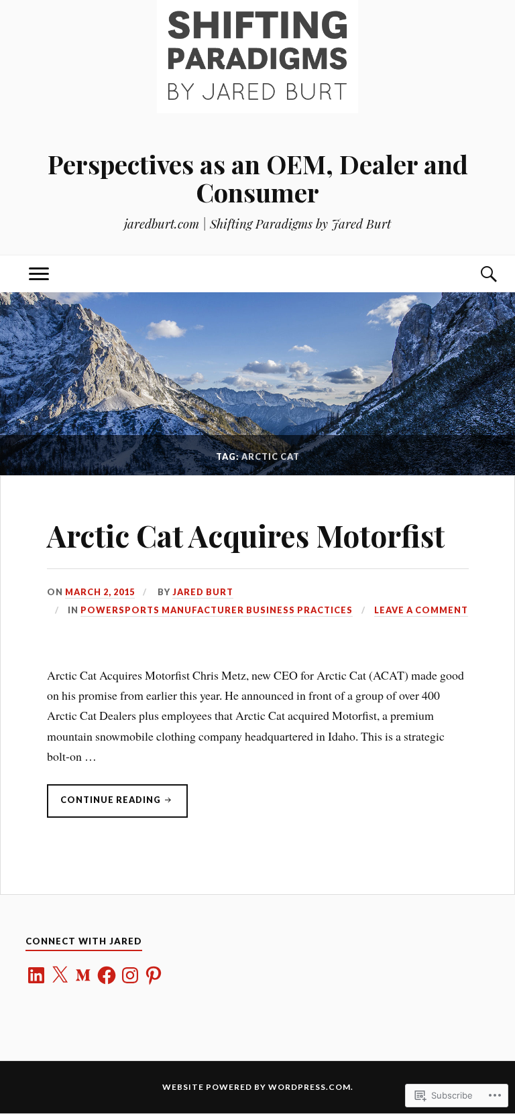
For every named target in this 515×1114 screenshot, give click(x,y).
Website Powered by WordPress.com (256, 1087)
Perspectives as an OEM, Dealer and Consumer (258, 178)
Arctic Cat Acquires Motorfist (246, 535)
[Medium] (83, 975)
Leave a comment (421, 610)
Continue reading (105, 806)
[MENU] (38, 273)
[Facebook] (106, 975)
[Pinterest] (153, 975)
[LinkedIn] (36, 975)
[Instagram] (130, 975)
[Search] (476, 273)
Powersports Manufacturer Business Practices (216, 610)
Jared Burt (202, 591)
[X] (59, 975)
